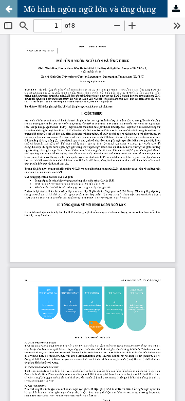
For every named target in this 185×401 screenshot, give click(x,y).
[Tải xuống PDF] (176, 8)
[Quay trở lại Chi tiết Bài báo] (8, 8)
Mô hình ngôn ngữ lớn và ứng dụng (90, 9)
